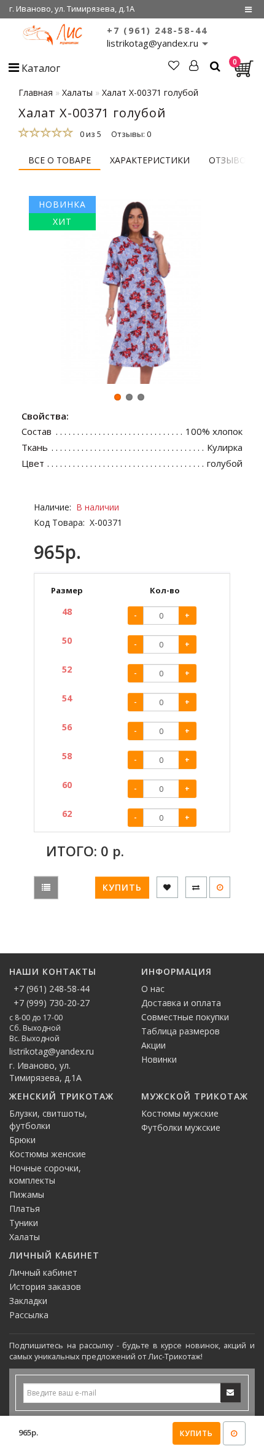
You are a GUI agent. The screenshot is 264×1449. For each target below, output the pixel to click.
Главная (35, 92)
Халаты (24, 1237)
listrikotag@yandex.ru (51, 1051)
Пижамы (26, 1194)
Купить (196, 1433)
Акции (153, 1045)
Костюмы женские (47, 1154)
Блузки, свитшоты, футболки (48, 1119)
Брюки (22, 1140)
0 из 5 (88, 133)
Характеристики (150, 160)
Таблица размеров (180, 1031)
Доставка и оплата (181, 1003)
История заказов (45, 1286)
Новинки (159, 1059)
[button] (117, 397)
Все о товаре (59, 160)
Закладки (28, 1300)
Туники (23, 1222)
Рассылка (29, 1315)
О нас (153, 988)
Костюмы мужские (180, 1113)
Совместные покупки (185, 1017)
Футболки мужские (180, 1127)
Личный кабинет (43, 1272)
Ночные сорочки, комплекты (45, 1174)
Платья (24, 1208)
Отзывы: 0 (131, 133)
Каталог (39, 68)
